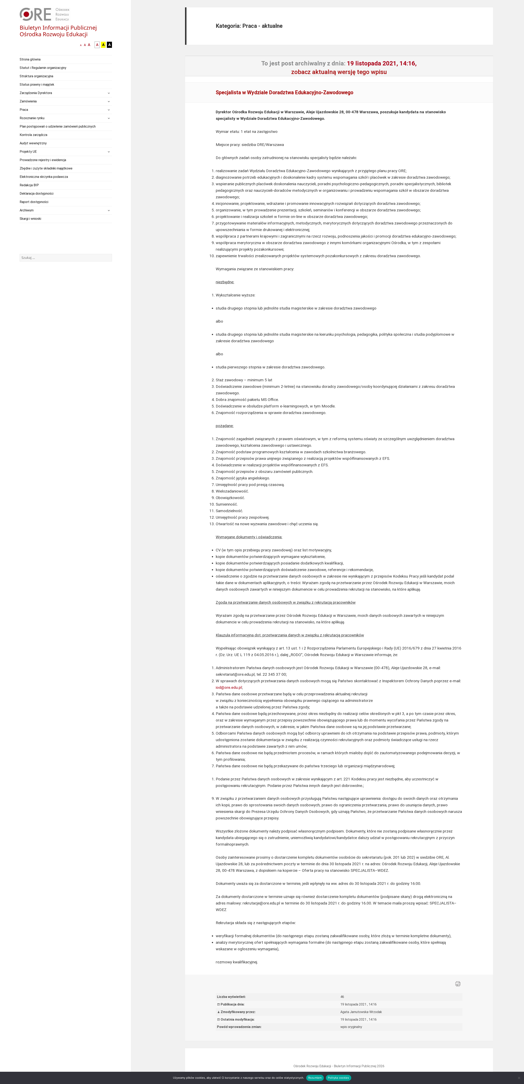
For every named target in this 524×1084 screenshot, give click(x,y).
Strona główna (30, 59)
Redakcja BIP (29, 185)
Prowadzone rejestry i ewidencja (43, 160)
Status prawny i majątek (37, 84)
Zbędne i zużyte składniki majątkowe (46, 168)
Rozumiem (315, 1077)
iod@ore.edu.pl (229, 687)
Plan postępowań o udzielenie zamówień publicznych (58, 126)
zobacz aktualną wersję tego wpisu (339, 71)
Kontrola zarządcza (33, 135)
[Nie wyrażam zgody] (519, 1078)
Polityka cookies (338, 1077)
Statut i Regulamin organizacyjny (43, 68)
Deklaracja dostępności (36, 193)
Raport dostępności (34, 202)
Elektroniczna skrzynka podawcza (44, 177)
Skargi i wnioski (30, 219)
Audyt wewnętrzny (33, 143)
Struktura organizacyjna (36, 76)
